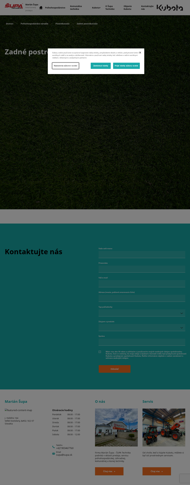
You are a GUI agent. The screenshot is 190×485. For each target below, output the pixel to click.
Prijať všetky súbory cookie (126, 66)
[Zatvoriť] (140, 52)
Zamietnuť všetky (100, 66)
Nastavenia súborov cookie (65, 66)
